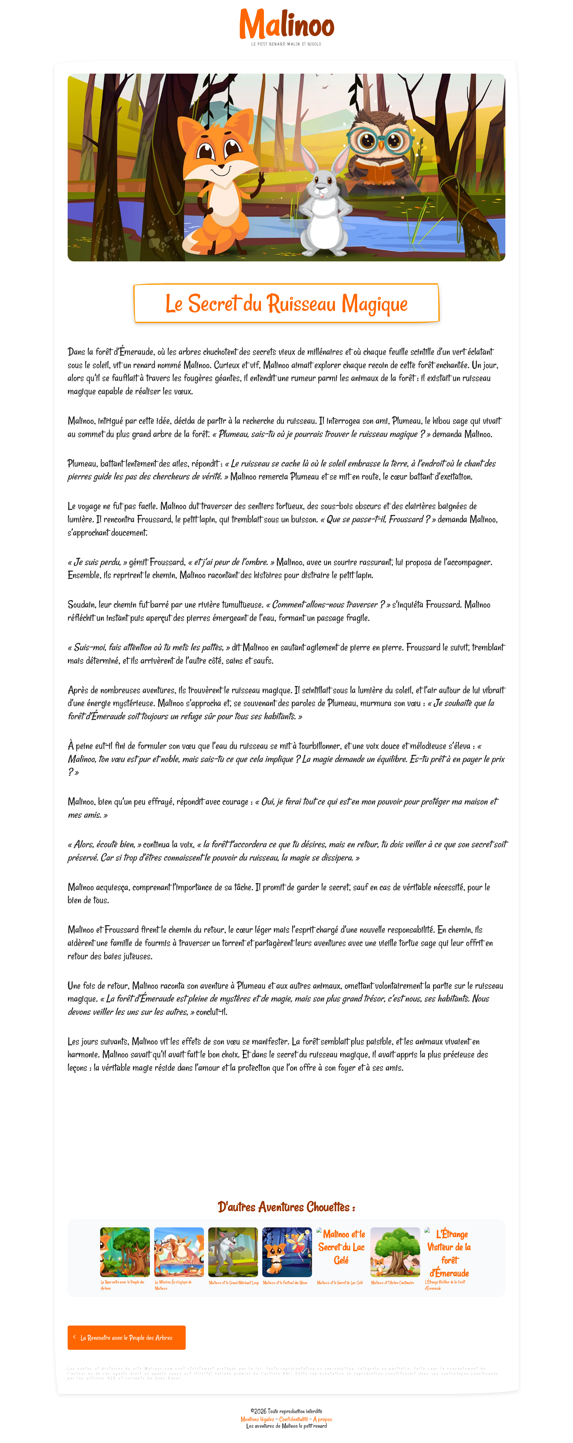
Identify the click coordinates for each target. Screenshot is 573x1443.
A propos (322, 1419)
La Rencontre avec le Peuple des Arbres (126, 1337)
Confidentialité (293, 1419)
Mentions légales (257, 1419)
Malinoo (286, 24)
